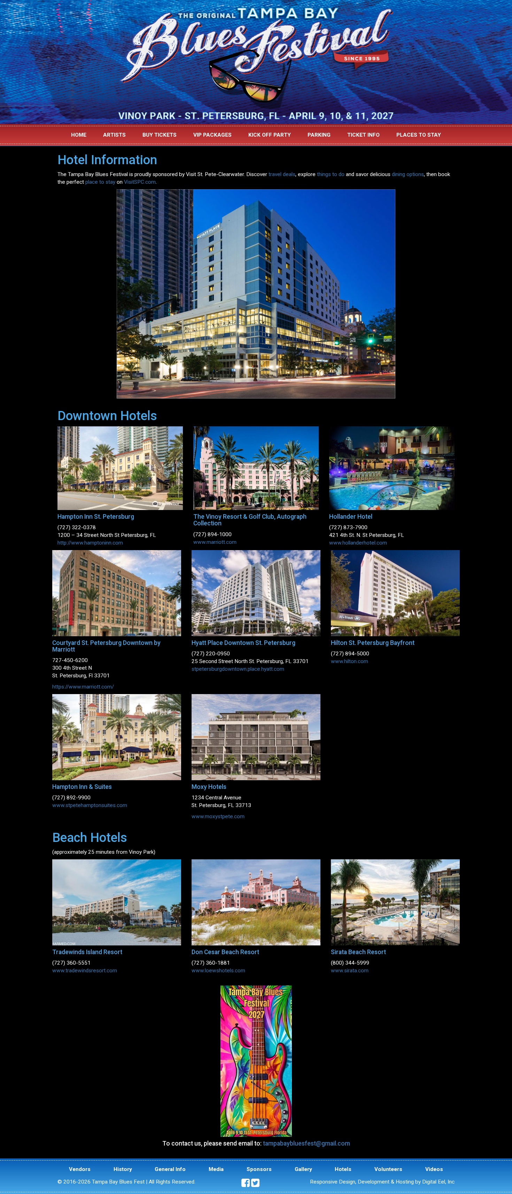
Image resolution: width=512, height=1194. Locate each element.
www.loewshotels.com (218, 970)
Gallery (303, 1169)
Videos (434, 1169)
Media (216, 1169)
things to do (330, 174)
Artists (114, 135)
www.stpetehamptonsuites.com (89, 805)
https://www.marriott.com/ (83, 687)
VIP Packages (212, 135)
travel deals (282, 174)
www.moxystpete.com (218, 816)
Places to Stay (418, 135)
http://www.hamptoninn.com (90, 543)
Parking (319, 135)
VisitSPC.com (140, 182)
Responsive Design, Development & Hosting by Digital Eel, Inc (382, 1182)
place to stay (100, 182)
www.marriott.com (214, 542)
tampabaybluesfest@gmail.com (306, 1143)
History (123, 1169)
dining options (408, 174)
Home (78, 135)
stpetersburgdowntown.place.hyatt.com (238, 669)
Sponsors (259, 1169)
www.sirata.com (350, 970)
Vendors (80, 1169)
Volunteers (388, 1169)
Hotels (343, 1169)
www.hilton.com (349, 661)
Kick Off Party (269, 135)
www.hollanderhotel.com (358, 543)
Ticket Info (363, 135)
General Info (170, 1169)
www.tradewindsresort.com (84, 970)
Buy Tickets (159, 135)
